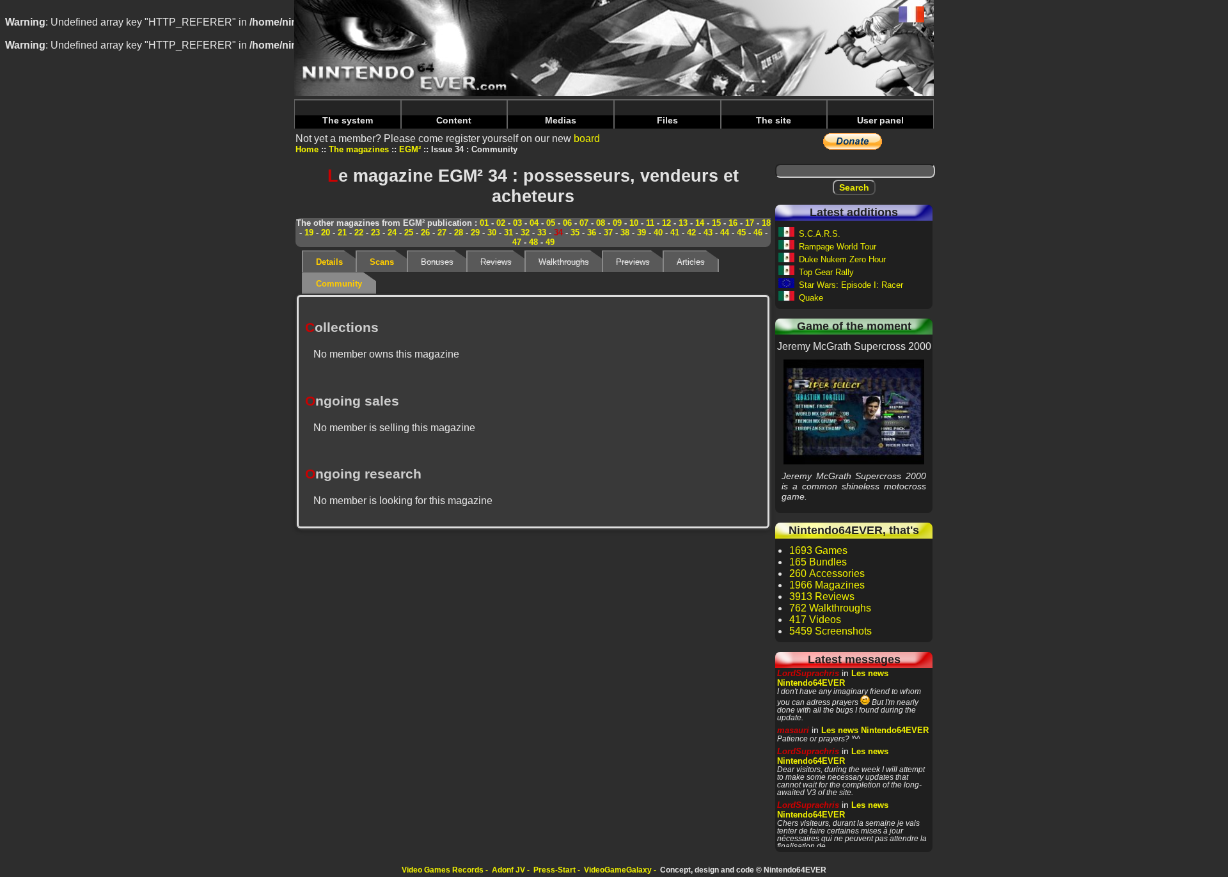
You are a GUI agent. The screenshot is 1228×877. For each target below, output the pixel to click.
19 (308, 232)
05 (550, 223)
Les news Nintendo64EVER (832, 678)
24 (392, 232)
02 (500, 223)
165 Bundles (818, 562)
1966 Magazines (827, 585)
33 (541, 232)
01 (484, 223)
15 (716, 223)
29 (475, 232)
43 (708, 232)
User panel (880, 120)
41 (674, 232)
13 (683, 223)
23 (375, 232)
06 (567, 223)
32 (525, 232)
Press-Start (554, 870)
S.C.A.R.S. (819, 234)
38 (624, 232)
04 (534, 223)
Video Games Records (443, 870)
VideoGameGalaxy (618, 870)
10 (633, 223)
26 (425, 232)
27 (441, 232)
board (587, 138)
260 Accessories (827, 573)
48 (533, 242)
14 (699, 223)
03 (517, 223)
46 (757, 232)
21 (342, 232)
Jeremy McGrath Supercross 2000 (854, 411)
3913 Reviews (821, 596)
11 (650, 223)
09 (617, 223)
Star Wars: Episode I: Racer (851, 285)
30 (491, 232)
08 (600, 223)
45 (741, 232)
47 (516, 242)
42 (691, 232)
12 (666, 223)
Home (307, 149)
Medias (560, 120)
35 (575, 232)
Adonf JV (508, 870)
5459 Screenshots (830, 631)
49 (550, 242)
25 (408, 232)
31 (508, 232)
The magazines (359, 149)
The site (773, 120)
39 (641, 232)
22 (358, 232)
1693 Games (818, 550)
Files (667, 120)
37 (608, 232)
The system (347, 120)
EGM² (410, 149)
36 (591, 232)
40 (658, 232)
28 (458, 232)
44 (724, 232)
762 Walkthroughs (830, 608)
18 (766, 223)
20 (325, 232)
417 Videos (815, 619)
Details (329, 262)
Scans (382, 262)
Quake (811, 298)
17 (749, 223)
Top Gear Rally (826, 272)
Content (453, 120)
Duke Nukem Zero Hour (842, 259)
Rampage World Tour (837, 246)
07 (583, 223)
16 (732, 223)
